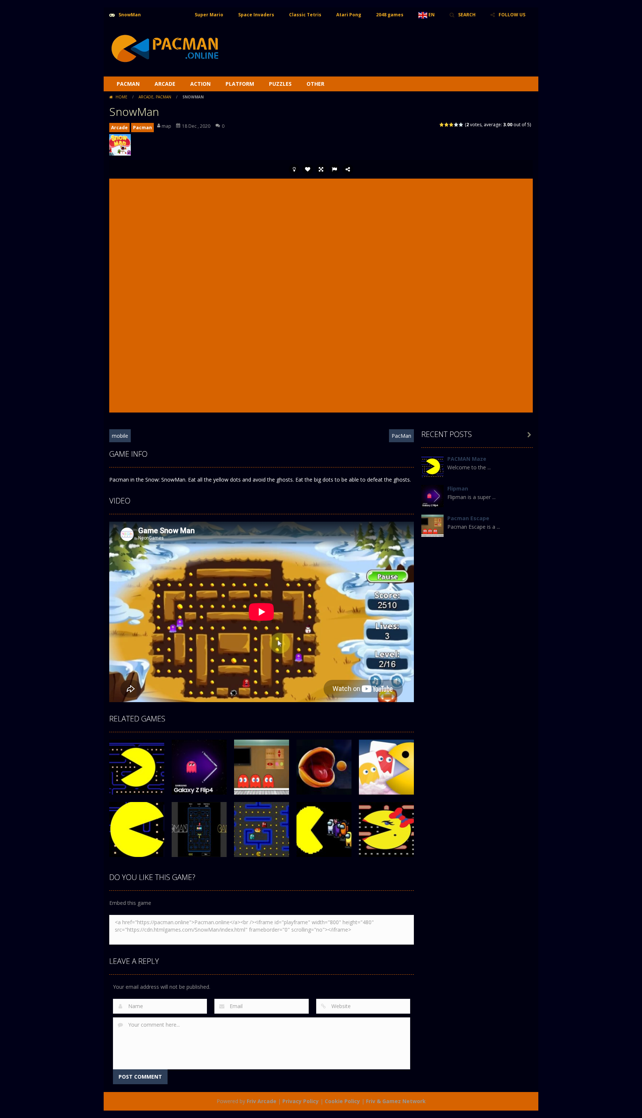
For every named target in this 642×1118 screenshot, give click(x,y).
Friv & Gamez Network (396, 1101)
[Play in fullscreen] (321, 169)
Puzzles (280, 83)
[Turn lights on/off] (294, 169)
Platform (240, 83)
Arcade (165, 83)
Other (315, 83)
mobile (120, 435)
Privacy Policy (300, 1101)
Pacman (128, 83)
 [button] (334, 169)
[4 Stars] (456, 125)
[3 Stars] (451, 125)
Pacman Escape (468, 518)
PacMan (401, 435)
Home (121, 97)
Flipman (457, 488)
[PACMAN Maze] (432, 465)
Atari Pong (348, 15)
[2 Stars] (446, 125)
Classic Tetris (305, 15)
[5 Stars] (461, 125)
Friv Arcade (261, 1101)
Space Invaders (256, 15)
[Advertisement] (397, 44)
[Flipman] (432, 495)
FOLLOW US (512, 15)
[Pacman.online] (165, 48)
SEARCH (467, 15)
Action (200, 83)
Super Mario (209, 15)
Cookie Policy (342, 1101)
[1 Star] (442, 125)
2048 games (389, 15)
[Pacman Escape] (432, 525)
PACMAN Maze (466, 458)
